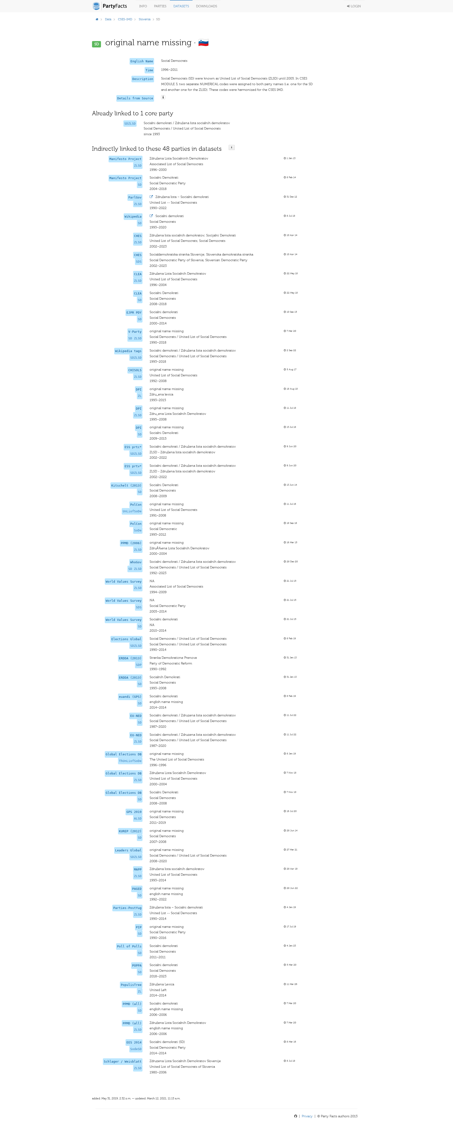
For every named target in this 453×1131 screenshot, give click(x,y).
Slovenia (145, 19)
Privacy (307, 1116)
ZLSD (138, 165)
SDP (139, 665)
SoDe (138, 530)
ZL (140, 396)
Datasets (181, 6)
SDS (139, 261)
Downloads (206, 6)
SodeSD (136, 1049)
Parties (160, 6)
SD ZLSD (135, 338)
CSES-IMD (125, 19)
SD (140, 184)
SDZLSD (130, 123)
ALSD (138, 818)
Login (355, 6)
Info (143, 6)
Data (108, 19)
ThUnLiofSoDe (130, 761)
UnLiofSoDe (132, 511)
